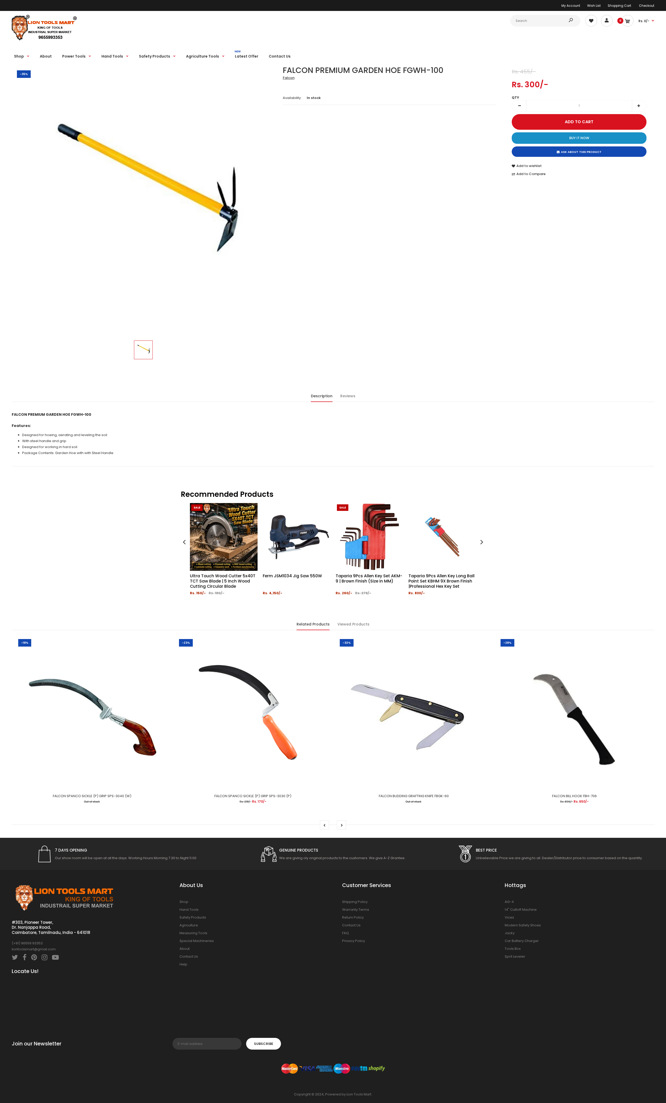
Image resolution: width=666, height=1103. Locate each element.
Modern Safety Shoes (523, 925)
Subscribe (263, 1043)
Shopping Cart (619, 5)
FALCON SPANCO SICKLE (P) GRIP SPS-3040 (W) (92, 796)
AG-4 (509, 901)
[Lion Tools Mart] (44, 39)
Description (321, 396)
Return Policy (353, 917)
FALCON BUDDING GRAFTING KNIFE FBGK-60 (414, 796)
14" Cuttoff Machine (521, 909)
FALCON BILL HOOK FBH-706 (574, 796)
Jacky (510, 933)
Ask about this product (581, 152)
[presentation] (184, 543)
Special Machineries (197, 940)
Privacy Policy (353, 940)
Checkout (646, 5)
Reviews (347, 396)
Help (183, 964)
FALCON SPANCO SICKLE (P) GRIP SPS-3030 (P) (252, 796)
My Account (570, 5)
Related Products (313, 624)
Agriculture (189, 925)
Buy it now (579, 137)
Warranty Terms (355, 909)
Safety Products (193, 917)
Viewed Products (353, 624)
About (185, 948)
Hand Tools (189, 909)
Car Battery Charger (522, 940)
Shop (184, 901)
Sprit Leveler (515, 956)
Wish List (594, 5)
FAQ (345, 933)
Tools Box (513, 948)
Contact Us (189, 956)
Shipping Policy (355, 901)
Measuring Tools (193, 933)
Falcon (288, 77)
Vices (509, 917)
